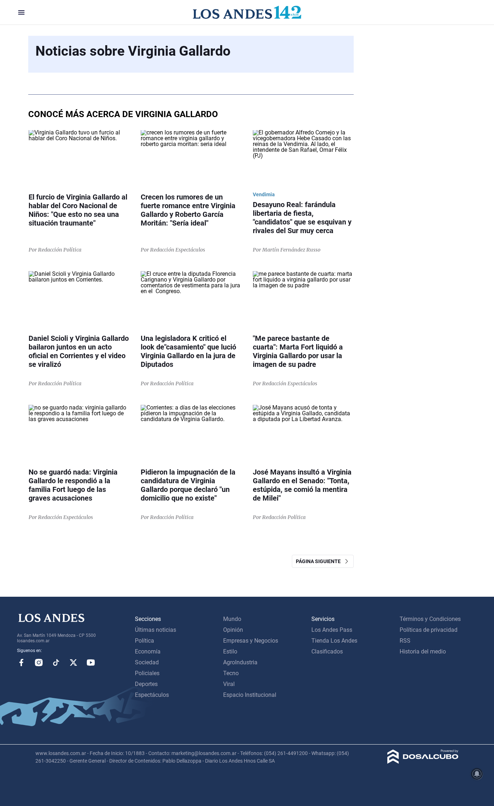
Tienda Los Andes (334, 640)
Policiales (147, 673)
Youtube (90, 662)
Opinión (233, 629)
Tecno (231, 673)
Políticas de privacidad (428, 629)
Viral (229, 684)
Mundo (232, 619)
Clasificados (327, 651)
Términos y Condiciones (430, 619)
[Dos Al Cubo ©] (423, 761)
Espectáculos (152, 694)
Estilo (230, 651)
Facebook (21, 662)
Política (144, 640)
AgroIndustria (240, 662)
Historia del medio (423, 651)
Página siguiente (320, 561)
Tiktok (56, 662)
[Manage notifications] (477, 774)
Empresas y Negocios (250, 640)
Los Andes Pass (331, 629)
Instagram (38, 662)
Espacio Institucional (249, 694)
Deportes (146, 684)
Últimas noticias (155, 629)
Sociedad (147, 662)
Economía (148, 651)
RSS (405, 640)
